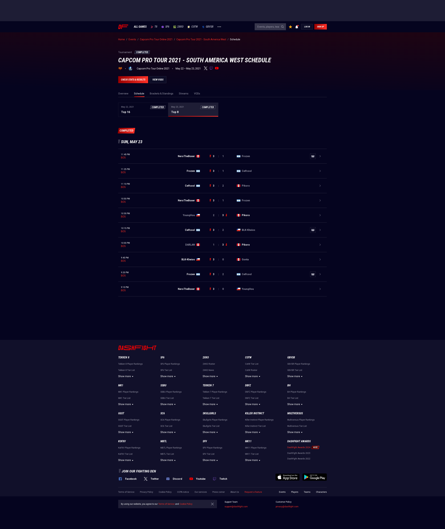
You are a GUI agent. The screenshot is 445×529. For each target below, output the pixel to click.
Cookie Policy (165, 492)
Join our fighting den (139, 471)
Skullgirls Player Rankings (215, 420)
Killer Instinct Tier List (255, 426)
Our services (201, 492)
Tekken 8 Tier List (126, 370)
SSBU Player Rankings (171, 392)
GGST (121, 413)
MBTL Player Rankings (171, 448)
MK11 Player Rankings (255, 448)
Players (294, 492)
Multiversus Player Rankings (301, 420)
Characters (321, 492)
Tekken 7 (208, 385)
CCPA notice (183, 492)
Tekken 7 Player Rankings (215, 392)
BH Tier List (292, 398)
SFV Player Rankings (212, 448)
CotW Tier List (251, 364)
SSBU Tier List (167, 398)
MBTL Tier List (167, 454)
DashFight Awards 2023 (298, 453)
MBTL (163, 441)
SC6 (162, 413)
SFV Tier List (209, 454)
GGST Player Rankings (128, 420)
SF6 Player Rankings (170, 364)
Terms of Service (126, 492)
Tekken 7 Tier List (211, 398)
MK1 (120, 385)
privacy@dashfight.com (287, 506)
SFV (205, 441)
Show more (124, 376)
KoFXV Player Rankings (129, 448)
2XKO (180, 26)
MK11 (248, 441)
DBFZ (248, 385)
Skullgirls (209, 413)
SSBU (163, 385)
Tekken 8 (123, 357)
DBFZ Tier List (251, 398)
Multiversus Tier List (297, 426)
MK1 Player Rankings (128, 392)
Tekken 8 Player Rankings (130, 364)
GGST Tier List (125, 426)
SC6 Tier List (166, 426)
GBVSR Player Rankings (298, 364)
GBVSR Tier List (294, 370)
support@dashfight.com (236, 506)
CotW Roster (251, 370)
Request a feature (253, 492)
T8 (156, 26)
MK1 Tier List (124, 398)
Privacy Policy (146, 492)
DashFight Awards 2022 (298, 458)
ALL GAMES (140, 26)
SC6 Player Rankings (170, 420)
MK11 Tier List (252, 454)
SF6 (167, 26)
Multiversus (295, 413)
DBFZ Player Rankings (255, 392)
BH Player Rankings (296, 392)
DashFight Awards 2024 (298, 447)
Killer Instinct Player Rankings (259, 420)
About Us (234, 492)
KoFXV (122, 441)
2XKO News (208, 370)
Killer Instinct (254, 413)
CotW (194, 26)
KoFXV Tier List (125, 454)
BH (289, 385)
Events (282, 492)
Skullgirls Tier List (211, 426)
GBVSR (209, 26)
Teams (307, 492)
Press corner (218, 492)
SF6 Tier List (166, 370)
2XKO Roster (209, 364)
